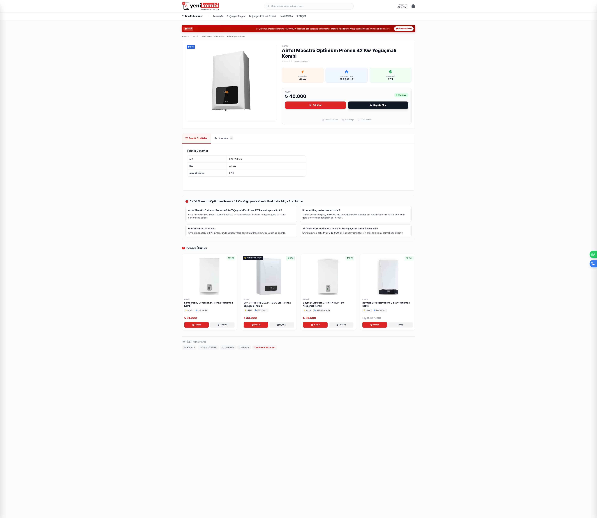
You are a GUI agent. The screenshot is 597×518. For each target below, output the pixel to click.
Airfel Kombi (189, 347)
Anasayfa (218, 16)
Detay (400, 325)
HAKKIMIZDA (286, 16)
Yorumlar (225, 138)
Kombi (195, 36)
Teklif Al (317, 105)
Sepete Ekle (379, 105)
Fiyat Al (223, 325)
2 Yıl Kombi (244, 347)
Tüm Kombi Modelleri (264, 347)
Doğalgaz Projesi (236, 16)
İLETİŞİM (301, 16)
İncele (198, 325)
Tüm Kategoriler (194, 16)
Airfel (285, 46)
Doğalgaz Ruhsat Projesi (262, 16)
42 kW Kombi (228, 347)
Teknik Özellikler (198, 138)
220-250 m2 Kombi (208, 347)
